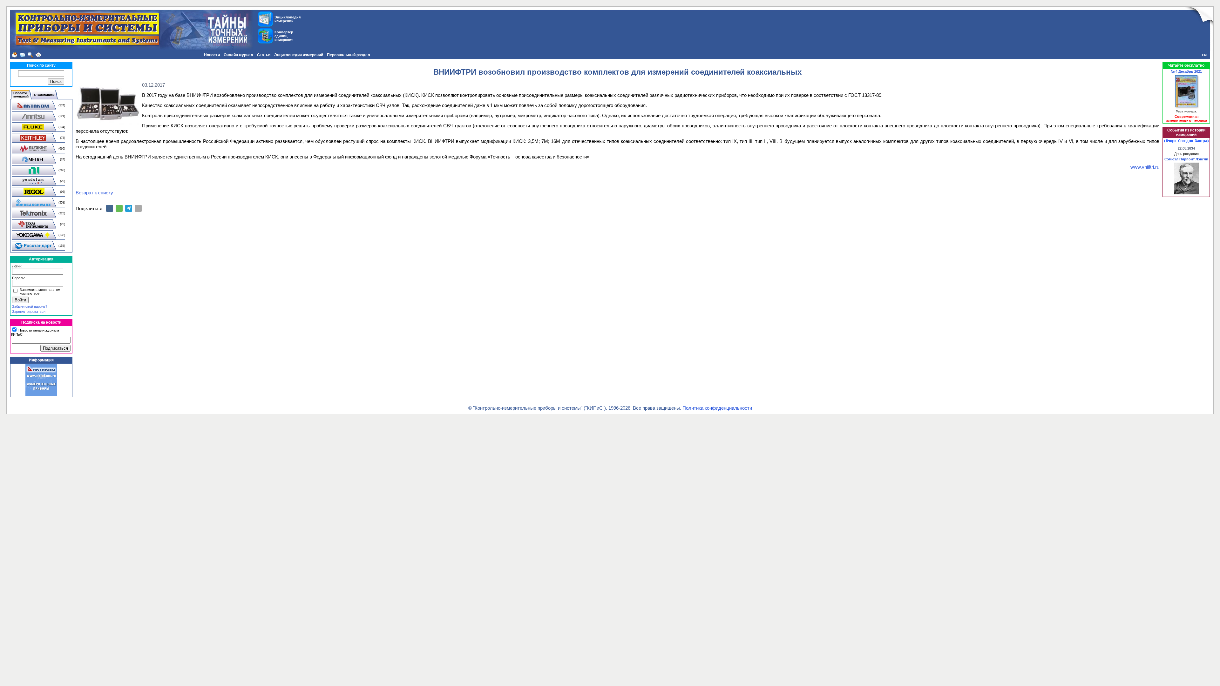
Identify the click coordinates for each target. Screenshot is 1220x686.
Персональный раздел (348, 55)
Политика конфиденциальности (717, 408)
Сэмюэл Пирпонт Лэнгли (1186, 159)
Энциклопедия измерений (298, 55)
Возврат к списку (94, 192)
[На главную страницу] (14, 55)
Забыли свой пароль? (29, 306)
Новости (212, 55)
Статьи (263, 55)
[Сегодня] (1185, 141)
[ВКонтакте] (109, 208)
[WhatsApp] (119, 208)
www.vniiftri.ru (1144, 167)
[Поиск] (30, 55)
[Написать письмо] (22, 55)
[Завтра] (1202, 141)
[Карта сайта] (38, 55)
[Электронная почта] (138, 208)
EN (1204, 55)
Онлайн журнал (238, 55)
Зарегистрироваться (28, 311)
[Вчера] (1170, 141)
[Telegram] (128, 208)
